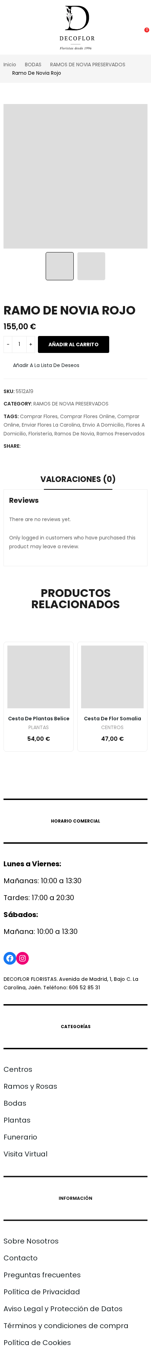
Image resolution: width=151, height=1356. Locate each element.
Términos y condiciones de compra (66, 1326)
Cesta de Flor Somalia (112, 718)
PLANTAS (38, 728)
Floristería (40, 433)
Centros (18, 1069)
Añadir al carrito (73, 344)
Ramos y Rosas (30, 1086)
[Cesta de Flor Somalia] (112, 677)
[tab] (78, 480)
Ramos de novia (74, 433)
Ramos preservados (121, 433)
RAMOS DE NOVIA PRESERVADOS (71, 403)
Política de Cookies (37, 1343)
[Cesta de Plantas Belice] (38, 677)
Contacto (21, 1258)
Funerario (20, 1137)
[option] (75, 176)
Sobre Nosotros (31, 1241)
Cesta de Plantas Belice (39, 718)
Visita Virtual (25, 1154)
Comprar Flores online (87, 416)
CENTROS (112, 728)
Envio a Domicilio (103, 424)
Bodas (15, 1103)
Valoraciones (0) (78, 479)
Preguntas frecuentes (42, 1275)
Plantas (17, 1120)
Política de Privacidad (42, 1292)
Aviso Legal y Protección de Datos (63, 1309)
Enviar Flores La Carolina (51, 424)
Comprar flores (39, 416)
